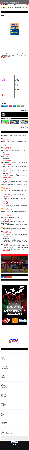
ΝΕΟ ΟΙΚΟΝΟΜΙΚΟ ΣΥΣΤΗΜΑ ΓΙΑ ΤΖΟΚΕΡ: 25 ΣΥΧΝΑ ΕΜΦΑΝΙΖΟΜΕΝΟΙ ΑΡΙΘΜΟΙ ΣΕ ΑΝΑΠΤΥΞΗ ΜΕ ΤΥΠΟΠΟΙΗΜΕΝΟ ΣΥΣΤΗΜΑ (24, 127)
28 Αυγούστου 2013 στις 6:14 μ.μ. (7, 151)
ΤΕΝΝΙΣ (2, 376)
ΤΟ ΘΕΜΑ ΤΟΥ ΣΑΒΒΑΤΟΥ (3, 377)
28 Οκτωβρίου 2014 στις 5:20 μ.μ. (7, 177)
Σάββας (2, 17)
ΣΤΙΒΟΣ (2, 365)
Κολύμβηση (2, 384)
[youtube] (9, 277)
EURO (1, 367)
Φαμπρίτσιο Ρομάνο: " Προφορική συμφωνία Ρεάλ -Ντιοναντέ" (10, 258)
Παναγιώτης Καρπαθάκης (9, 140)
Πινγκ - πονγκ (2, 414)
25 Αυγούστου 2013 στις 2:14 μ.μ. (7, 136)
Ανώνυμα (7, 208)
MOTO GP (2, 413)
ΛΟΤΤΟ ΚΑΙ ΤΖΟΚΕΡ (3, 423)
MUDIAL (2, 374)
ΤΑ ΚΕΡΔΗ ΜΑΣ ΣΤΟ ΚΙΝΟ (3, 394)
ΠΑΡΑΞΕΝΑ (2, 378)
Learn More (13, 3)
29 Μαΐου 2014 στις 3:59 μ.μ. (6, 154)
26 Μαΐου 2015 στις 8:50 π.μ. (6, 188)
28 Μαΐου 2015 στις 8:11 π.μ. (6, 196)
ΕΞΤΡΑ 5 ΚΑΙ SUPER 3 (3, 404)
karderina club (7, 147)
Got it (17, 3)
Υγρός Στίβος (2, 406)
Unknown (7, 152)
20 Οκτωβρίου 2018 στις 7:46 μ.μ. (7, 232)
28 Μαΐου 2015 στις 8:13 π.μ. (6, 200)
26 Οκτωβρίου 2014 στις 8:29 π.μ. (7, 164)
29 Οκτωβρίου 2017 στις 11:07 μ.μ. (7, 209)
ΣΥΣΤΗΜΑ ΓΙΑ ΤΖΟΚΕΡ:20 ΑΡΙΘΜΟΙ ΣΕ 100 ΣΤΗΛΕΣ (5, 125)
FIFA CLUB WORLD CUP (3, 421)
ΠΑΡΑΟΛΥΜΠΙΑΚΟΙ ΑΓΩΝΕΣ (4, 385)
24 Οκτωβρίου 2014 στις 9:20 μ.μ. (7, 160)
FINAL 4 (2, 415)
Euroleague (2, 357)
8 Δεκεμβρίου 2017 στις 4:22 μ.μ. (7, 215)
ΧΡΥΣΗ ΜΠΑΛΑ (2, 425)
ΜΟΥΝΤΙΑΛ (2, 369)
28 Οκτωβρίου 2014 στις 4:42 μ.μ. (7, 172)
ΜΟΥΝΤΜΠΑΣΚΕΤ (3, 393)
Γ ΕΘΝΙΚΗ (2, 395)
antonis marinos (8, 187)
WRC (1, 412)
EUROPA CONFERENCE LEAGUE (4, 368)
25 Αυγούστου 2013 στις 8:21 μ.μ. (7, 143)
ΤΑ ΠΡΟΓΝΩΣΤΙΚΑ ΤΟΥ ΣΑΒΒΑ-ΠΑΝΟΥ (5, 387)
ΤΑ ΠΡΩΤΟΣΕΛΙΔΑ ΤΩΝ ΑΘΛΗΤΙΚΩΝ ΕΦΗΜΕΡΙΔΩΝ (6, 433)
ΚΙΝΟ (1, 416)
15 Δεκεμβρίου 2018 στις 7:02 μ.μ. (7, 250)
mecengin (7, 227)
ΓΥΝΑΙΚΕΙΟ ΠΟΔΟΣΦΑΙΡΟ (4, 366)
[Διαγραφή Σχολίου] (11, 177)
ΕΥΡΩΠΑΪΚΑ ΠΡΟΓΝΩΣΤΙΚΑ (4, 422)
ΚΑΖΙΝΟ (2, 431)
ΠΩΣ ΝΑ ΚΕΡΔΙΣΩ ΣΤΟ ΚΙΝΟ (4, 432)
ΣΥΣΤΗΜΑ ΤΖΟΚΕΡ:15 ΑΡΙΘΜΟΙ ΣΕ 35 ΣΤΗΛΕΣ (14, 125)
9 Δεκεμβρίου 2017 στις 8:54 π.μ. (7, 219)
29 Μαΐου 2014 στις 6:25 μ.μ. (6, 157)
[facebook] (3, 277)
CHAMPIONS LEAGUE (3, 356)
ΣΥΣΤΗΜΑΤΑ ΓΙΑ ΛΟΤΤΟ (3, 397)
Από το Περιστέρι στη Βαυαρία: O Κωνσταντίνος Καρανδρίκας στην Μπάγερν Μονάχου (13, 262)
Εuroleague (2, 405)
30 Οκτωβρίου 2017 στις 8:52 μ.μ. (7, 212)
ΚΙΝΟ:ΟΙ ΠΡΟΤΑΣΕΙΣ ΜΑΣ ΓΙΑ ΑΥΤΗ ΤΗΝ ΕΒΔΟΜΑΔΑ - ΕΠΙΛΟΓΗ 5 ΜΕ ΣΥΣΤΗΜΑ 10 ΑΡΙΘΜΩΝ (13, 271)
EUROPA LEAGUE (3, 359)
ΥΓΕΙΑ (1, 424)
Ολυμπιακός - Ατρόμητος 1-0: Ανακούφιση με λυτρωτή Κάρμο (15, 4)
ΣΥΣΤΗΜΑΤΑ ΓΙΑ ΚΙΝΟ (3, 396)
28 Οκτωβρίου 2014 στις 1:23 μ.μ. (7, 168)
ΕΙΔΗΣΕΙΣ (2, 350)
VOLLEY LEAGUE (2, 403)
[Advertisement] (14, 66)
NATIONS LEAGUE (3, 375)
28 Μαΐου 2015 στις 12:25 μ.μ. (6, 203)
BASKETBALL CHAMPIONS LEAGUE (4, 386)
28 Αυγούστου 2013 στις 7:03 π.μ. (7, 148)
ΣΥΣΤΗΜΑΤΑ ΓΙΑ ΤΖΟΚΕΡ (3, 103)
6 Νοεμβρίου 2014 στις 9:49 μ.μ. (7, 182)
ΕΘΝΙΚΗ (2, 358)
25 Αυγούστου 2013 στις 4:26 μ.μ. (7, 139)
